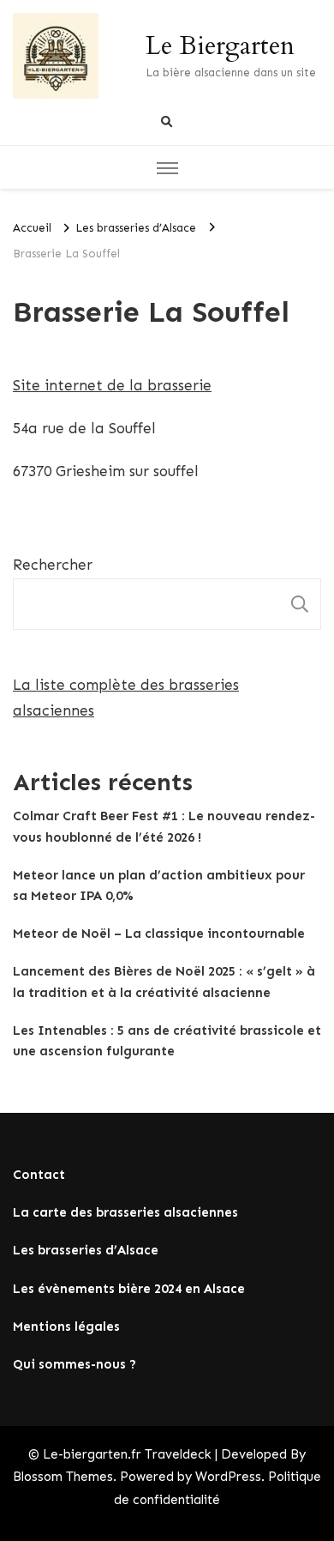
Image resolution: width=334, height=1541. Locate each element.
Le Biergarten (220, 45)
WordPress (228, 1476)
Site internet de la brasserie (112, 385)
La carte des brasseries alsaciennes (125, 1212)
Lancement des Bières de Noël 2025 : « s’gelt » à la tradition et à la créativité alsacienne (164, 982)
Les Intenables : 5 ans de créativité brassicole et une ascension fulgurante (167, 1041)
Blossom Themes (63, 1476)
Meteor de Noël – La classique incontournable (159, 933)
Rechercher (52, 564)
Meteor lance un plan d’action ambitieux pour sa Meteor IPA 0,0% (159, 885)
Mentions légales (66, 1326)
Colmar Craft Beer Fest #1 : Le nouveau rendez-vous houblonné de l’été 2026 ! (164, 826)
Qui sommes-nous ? (74, 1364)
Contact (39, 1174)
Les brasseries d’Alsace (85, 1250)
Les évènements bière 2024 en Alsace (129, 1288)
